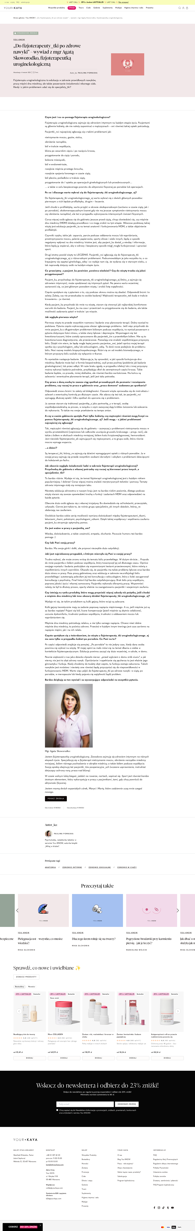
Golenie (85, 1185)
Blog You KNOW (124, 1159)
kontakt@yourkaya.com (55, 1165)
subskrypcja (25, 2)
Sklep (84, 1150)
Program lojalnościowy (126, 1181)
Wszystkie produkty (56, 8)
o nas (7, 2)
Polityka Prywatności (160, 1168)
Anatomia (50, 867)
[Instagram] (159, 1207)
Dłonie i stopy (87, 1181)
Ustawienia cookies (160, 1172)
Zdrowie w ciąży (127, 867)
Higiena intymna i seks (90, 1198)
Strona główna (18, 18)
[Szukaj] (179, 8)
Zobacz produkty (26, 977)
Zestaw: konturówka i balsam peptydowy (129, 1036)
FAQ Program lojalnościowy (163, 1185)
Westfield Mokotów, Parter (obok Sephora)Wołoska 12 (23, 1158)
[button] (178, 910)
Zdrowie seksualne (100, 867)
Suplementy (86, 1193)
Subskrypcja (122, 1176)
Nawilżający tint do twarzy (24, 1034)
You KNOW (30, 18)
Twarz (84, 1189)
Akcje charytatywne (125, 1168)
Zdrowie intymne (72, 867)
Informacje (159, 1150)
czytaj (12, 2)
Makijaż (84, 1202)
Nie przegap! (123, 2)
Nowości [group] (31, 987)
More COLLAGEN (55, 1034)
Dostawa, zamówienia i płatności (165, 1181)
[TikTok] (163, 1207)
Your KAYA (123, 1150)
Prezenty (85, 1206)
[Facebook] (154, 1207)
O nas (120, 1155)
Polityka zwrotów (159, 1176)
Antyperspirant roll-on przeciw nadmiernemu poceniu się (164, 1036)
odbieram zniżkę (127, 1104)
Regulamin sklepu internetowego (165, 1164)
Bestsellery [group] (19, 987)
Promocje (85, 1172)
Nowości (85, 1164)
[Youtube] (172, 1207)
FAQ (17, 2)
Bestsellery (86, 1159)
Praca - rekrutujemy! (125, 1164)
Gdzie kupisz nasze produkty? (129, 1172)
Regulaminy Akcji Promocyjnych (165, 1159)
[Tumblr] (168, 1207)
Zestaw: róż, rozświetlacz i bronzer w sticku (97, 1036)
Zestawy (85, 1168)
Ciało (84, 1176)
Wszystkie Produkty (89, 1155)
